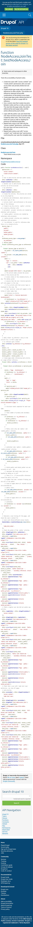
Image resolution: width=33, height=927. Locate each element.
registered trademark (10, 923)
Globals (4, 824)
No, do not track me (21, 9)
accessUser (9, 692)
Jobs (2, 853)
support (21, 777)
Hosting (3, 863)
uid (23, 319)
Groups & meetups (7, 867)
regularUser (9, 611)
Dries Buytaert (25, 923)
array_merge (21, 238)
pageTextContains (13, 576)
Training (3, 861)
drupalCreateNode (19, 307)
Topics (4, 816)
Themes (3, 893)
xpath (3, 538)
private (7, 315)
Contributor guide (6, 865)
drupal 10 (4, 28)
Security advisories (7, 851)
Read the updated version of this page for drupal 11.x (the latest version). (17, 43)
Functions (5, 820)
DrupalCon (4, 869)
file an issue (11, 777)
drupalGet (9, 534)
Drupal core (4, 889)
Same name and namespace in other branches (14, 72)
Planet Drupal (5, 845)
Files (3, 826)
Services (4, 831)
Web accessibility (6, 901)
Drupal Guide (5, 877)
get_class (23, 522)
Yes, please (8, 9)
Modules (3, 891)
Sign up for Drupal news (8, 849)
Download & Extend (7, 886)
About (3, 899)
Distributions (5, 895)
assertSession (17, 574)
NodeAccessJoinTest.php (13, 33)
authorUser (9, 179)
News (3, 842)
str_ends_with (17, 254)
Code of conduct (6, 871)
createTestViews (15, 522)
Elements (5, 833)
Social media (5, 847)
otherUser (9, 190)
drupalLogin (9, 532)
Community (5, 856)
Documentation (6, 874)
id (9, 264)
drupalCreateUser (6, 181)
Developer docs (6, 881)
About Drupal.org (6, 905)
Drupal (27, 920)
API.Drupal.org (5, 883)
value (12, 315)
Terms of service (6, 907)
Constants (5, 822)
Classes (4, 818)
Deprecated (6, 830)
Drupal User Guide (6, 879)
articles (7, 303)
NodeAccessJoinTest (8, 152)
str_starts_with (17, 250)
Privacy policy (5, 909)
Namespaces (6, 828)
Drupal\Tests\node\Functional (10, 162)
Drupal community (9, 781)
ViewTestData (6, 522)
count (11, 536)
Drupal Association (7, 903)
